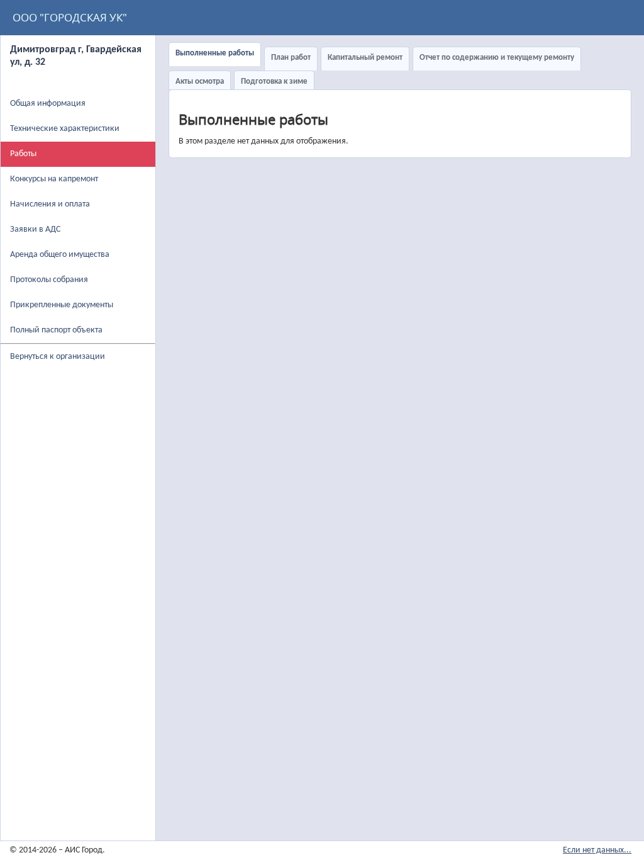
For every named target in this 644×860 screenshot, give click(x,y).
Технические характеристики (64, 128)
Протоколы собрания (49, 280)
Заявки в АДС (35, 229)
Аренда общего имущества (59, 254)
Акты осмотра (199, 81)
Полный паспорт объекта (56, 330)
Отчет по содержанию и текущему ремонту (496, 58)
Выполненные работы (214, 53)
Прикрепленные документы (61, 305)
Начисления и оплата (50, 204)
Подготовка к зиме (274, 81)
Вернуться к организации (57, 356)
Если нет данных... (597, 850)
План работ (291, 58)
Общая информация (48, 103)
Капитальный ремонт (365, 58)
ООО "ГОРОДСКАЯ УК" (70, 17)
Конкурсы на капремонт (54, 179)
